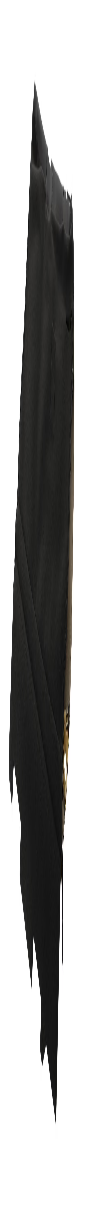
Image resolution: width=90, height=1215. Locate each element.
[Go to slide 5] (10, 390)
